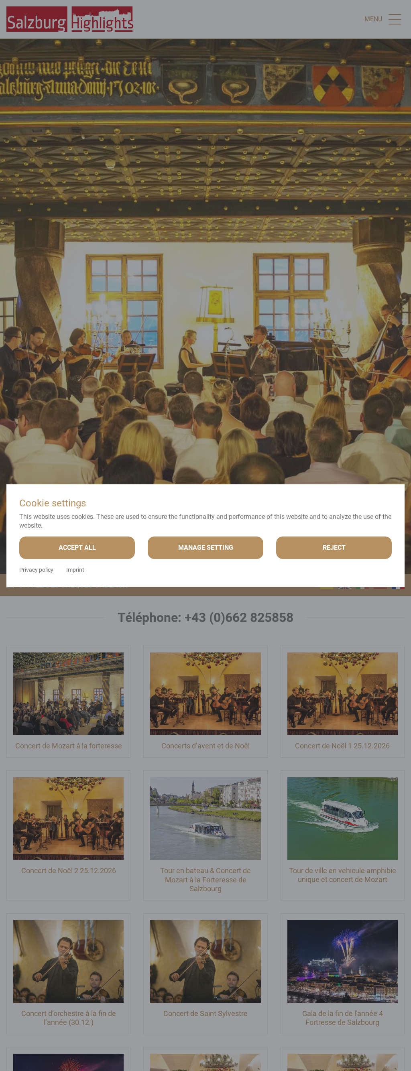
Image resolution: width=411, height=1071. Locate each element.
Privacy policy (36, 570)
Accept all (77, 547)
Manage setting (205, 547)
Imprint (75, 570)
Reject (334, 547)
